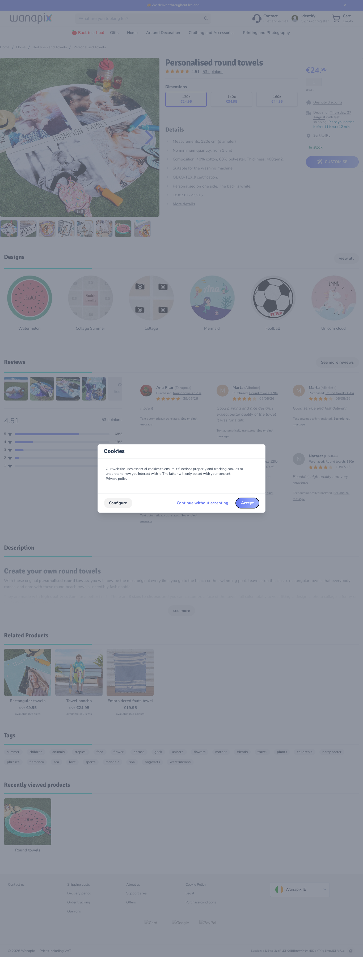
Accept (247, 503)
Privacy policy (116, 478)
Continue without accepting (202, 503)
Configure (118, 503)
